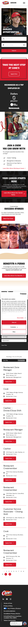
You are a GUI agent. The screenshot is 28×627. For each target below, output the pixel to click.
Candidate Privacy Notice (12, 613)
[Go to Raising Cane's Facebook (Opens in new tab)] (7, 599)
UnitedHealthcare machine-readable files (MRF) (13, 617)
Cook (6, 389)
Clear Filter (4, 345)
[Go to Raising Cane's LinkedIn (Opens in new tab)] (3, 599)
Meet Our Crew (8, 218)
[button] (14, 336)
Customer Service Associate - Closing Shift (13, 512)
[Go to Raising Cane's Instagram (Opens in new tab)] (10, 599)
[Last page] (10, 574)
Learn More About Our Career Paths (13, 194)
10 (2, 574)
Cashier (7, 448)
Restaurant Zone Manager (11, 368)
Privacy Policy (8, 606)
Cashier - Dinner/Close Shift (12, 409)
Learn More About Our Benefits (13, 275)
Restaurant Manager (13, 429)
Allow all (14, 322)
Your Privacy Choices (14, 608)
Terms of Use (8, 603)
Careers (13, 3)
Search (14, 50)
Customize (13, 327)
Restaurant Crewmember (10, 467)
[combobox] (13, 45)
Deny (14, 331)
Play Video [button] (4, 245)
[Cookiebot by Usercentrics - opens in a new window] (20, 294)
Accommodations (9, 611)
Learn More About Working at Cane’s (13, 168)
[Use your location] (24, 45)
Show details (20, 317)
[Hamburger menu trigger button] (24, 3)
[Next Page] (6, 574)
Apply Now (14, 74)
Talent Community (10, 620)
